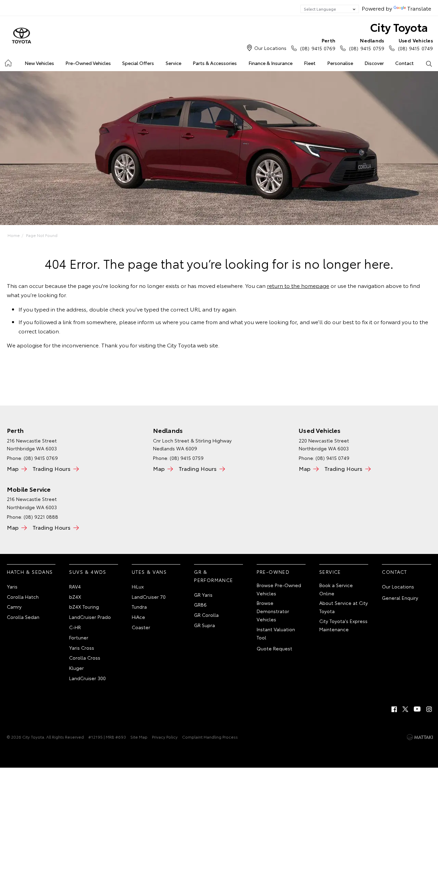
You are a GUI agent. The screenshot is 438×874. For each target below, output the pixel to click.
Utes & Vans (149, 571)
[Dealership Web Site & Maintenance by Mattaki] (420, 737)
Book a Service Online (336, 589)
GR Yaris (203, 594)
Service (173, 62)
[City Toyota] (21, 36)
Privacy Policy (165, 737)
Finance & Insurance (270, 62)
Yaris (12, 586)
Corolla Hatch (23, 596)
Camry (14, 606)
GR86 (200, 604)
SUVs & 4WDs (87, 571)
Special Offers (138, 62)
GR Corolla (206, 614)
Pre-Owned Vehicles (88, 62)
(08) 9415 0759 (366, 44)
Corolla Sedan (23, 616)
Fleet (309, 62)
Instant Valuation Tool (276, 633)
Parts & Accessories (215, 62)
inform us (149, 322)
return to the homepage (298, 285)
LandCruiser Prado (90, 616)
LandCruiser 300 (87, 678)
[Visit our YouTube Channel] (417, 709)
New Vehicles (39, 62)
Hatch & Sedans (30, 571)
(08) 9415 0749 (415, 44)
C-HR (75, 627)
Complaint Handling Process (210, 737)
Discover (374, 62)
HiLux (138, 586)
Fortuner (78, 637)
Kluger (76, 667)
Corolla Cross (84, 657)
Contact (404, 62)
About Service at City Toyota (343, 606)
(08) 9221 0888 (41, 516)
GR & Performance (213, 575)
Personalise (340, 62)
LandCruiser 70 (149, 596)
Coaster (141, 627)
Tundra (139, 606)
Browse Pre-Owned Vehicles (279, 589)
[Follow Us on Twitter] (406, 709)
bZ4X (75, 596)
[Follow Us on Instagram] (429, 709)
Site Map (138, 737)
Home (7, 61)
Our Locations (270, 47)
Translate (419, 8)
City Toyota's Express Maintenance (343, 625)
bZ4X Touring (84, 606)
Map (12, 468)
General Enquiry (400, 597)
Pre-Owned (273, 571)
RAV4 (75, 586)
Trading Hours (51, 468)
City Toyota (399, 27)
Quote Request (274, 648)
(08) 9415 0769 (317, 44)
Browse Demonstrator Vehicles (273, 611)
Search (429, 63)
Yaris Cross (81, 647)
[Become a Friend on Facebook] (394, 709)
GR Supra (204, 625)
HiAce (138, 616)
